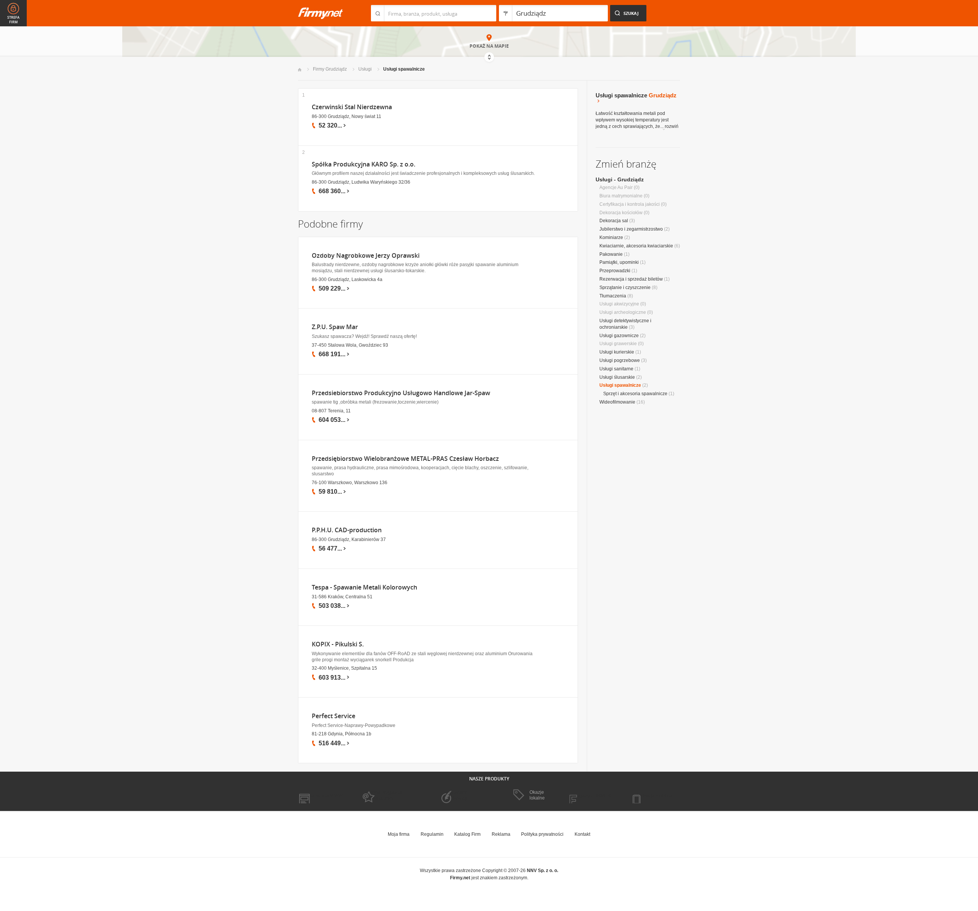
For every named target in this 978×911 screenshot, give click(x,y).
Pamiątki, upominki (619, 262)
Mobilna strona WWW (320, 795)
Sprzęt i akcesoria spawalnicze (635, 393)
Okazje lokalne (537, 795)
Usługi (365, 69)
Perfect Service (333, 716)
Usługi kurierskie (616, 352)
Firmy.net (320, 13)
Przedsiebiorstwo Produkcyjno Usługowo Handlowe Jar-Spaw (401, 393)
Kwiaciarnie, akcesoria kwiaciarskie (636, 246)
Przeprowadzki (614, 270)
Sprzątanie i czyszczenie (625, 287)
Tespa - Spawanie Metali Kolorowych (364, 587)
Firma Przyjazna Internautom (385, 795)
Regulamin (432, 834)
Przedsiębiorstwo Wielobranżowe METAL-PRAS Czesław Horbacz (405, 459)
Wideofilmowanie (617, 402)
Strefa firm (13, 19)
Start (299, 69)
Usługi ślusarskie (617, 377)
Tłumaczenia (612, 296)
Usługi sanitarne (616, 369)
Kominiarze (611, 237)
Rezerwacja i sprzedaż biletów (631, 279)
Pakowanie (611, 254)
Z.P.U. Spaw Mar (335, 327)
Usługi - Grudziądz (620, 179)
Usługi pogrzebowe (619, 360)
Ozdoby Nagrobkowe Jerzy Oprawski (365, 256)
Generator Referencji (457, 795)
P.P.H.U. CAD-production (347, 530)
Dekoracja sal (613, 220)
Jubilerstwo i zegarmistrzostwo (631, 229)
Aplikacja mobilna (654, 795)
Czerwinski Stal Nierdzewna (352, 107)
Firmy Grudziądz (330, 69)
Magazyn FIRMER (592, 795)
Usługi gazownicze (619, 335)
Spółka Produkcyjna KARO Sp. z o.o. (363, 164)
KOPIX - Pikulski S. (338, 644)
